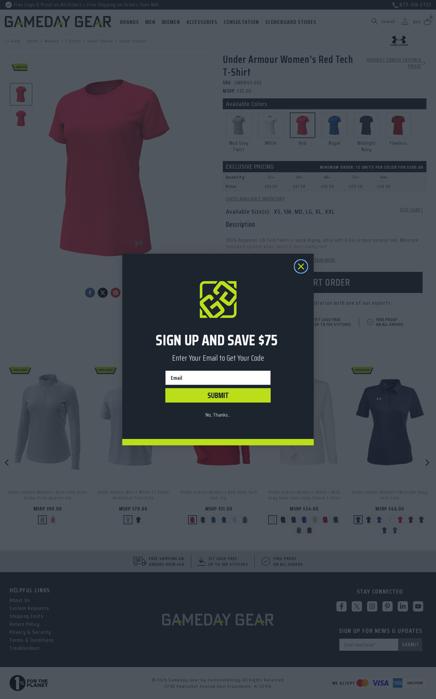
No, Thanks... (218, 415)
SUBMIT (218, 395)
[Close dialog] (301, 266)
